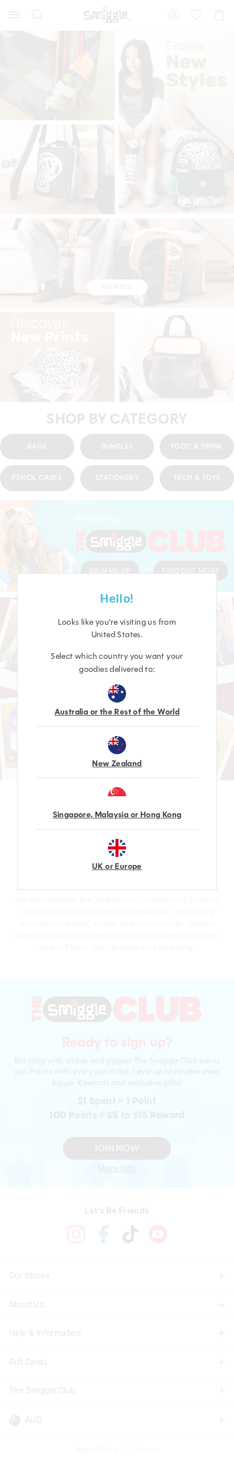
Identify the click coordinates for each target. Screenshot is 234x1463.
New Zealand (116, 764)
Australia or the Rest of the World (117, 712)
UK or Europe (117, 866)
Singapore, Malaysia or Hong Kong (117, 815)
